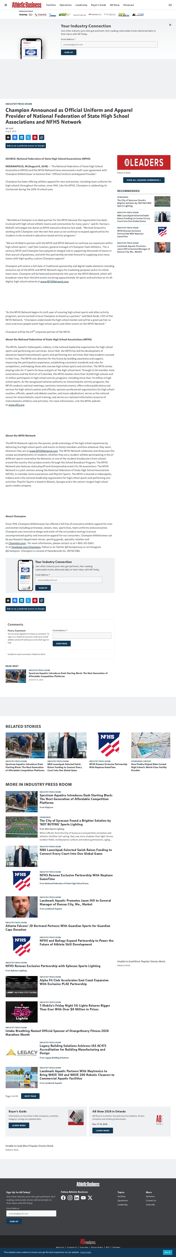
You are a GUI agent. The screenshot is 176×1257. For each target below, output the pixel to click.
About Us (60, 1247)
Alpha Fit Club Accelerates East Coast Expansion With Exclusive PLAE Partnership (74, 982)
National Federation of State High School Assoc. (67, 883)
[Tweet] (28, 137)
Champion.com (17, 543)
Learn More (19, 1125)
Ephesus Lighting (19, 970)
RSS (108, 1247)
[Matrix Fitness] (79, 15)
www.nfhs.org (16, 404)
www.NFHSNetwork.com (54, 281)
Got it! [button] (168, 1252)
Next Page (30, 1096)
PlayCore (49, 807)
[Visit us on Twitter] (90, 1197)
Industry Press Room (19, 103)
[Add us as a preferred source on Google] (41, 137)
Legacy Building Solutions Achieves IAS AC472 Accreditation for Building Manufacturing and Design (73, 1049)
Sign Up (68, 52)
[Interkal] (40, 15)
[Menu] (5, 4)
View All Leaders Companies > (144, 180)
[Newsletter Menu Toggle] (170, 4)
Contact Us (72, 1247)
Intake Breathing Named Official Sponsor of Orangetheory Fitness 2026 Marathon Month (57, 1032)
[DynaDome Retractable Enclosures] (109, 14)
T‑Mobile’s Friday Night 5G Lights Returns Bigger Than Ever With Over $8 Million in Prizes (75, 1007)
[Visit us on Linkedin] (76, 1197)
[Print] (8, 137)
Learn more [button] (85, 1252)
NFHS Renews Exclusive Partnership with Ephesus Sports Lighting (53, 966)
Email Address (68, 39)
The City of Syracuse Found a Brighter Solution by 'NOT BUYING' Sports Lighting (134, 203)
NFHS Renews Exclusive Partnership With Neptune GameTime (130, 233)
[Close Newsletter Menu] (170, 24)
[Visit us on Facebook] (63, 1197)
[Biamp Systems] (25, 14)
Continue (61, 643)
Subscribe (84, 1247)
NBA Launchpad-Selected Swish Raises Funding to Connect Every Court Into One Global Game (133, 218)
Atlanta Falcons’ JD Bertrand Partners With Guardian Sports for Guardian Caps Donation (58, 927)
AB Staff (9, 128)
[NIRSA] (52, 15)
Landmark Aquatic (53, 908)
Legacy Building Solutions (57, 1057)
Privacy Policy (97, 1247)
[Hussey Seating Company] (94, 14)
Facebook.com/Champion (26, 547)
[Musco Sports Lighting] (124, 15)
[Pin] (34, 137)
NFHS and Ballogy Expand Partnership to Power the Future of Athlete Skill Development (77, 942)
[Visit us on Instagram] (70, 1197)
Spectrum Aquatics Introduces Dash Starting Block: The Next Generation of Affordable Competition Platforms (68, 675)
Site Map (116, 1247)
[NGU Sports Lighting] (64, 14)
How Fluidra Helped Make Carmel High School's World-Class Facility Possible (149, 767)
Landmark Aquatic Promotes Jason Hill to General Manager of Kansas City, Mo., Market (133, 249)
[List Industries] (138, 14)
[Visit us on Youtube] (83, 1197)
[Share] (14, 137)
